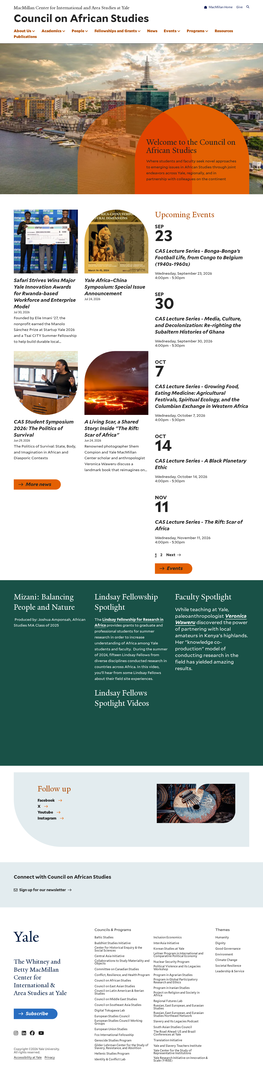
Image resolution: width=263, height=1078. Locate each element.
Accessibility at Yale (28, 1057)
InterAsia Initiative (166, 943)
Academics (51, 31)
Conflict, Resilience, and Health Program (122, 975)
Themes (222, 929)
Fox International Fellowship (114, 1035)
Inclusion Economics (167, 937)
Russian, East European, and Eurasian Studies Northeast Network (178, 1014)
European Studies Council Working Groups (118, 1022)
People (78, 31)
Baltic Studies (104, 937)
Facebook (46, 800)
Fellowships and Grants (116, 31)
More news (38, 484)
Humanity (222, 937)
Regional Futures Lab (167, 1001)
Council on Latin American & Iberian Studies (119, 992)
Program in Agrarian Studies (173, 975)
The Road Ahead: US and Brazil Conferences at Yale (174, 1033)
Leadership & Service (229, 971)
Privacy (50, 1057)
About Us (22, 31)
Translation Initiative (167, 1040)
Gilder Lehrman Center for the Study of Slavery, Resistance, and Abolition (121, 1046)
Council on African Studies (113, 980)
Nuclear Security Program (171, 962)
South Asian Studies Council (172, 1027)
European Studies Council (112, 1016)
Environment (224, 954)
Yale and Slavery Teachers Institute (177, 1046)
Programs (195, 31)
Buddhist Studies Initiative (113, 943)
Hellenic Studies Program (112, 1053)
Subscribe (37, 1013)
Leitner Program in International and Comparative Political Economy (178, 955)
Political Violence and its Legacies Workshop (177, 968)
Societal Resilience (228, 965)
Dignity (220, 943)
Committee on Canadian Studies (117, 969)
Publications (25, 36)
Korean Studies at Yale (168, 948)
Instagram (47, 818)
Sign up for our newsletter (42, 890)
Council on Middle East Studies (116, 999)
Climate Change (226, 960)
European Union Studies (111, 1029)
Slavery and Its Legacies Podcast (175, 1021)
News (152, 31)
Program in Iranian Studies (171, 988)
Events (170, 31)
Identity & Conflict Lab (110, 1059)
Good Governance (228, 948)
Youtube (45, 812)
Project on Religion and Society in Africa (176, 994)
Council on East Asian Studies (115, 986)
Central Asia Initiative (110, 956)
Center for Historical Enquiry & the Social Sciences (118, 949)
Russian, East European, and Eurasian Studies (178, 1007)
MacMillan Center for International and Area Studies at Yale (71, 7)
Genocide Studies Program (113, 1040)
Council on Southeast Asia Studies (118, 1005)
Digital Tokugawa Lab (110, 1010)
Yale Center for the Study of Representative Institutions (172, 1052)
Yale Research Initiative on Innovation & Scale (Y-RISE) (180, 1059)
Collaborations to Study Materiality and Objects (122, 962)
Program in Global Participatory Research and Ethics (175, 981)
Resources (224, 31)
